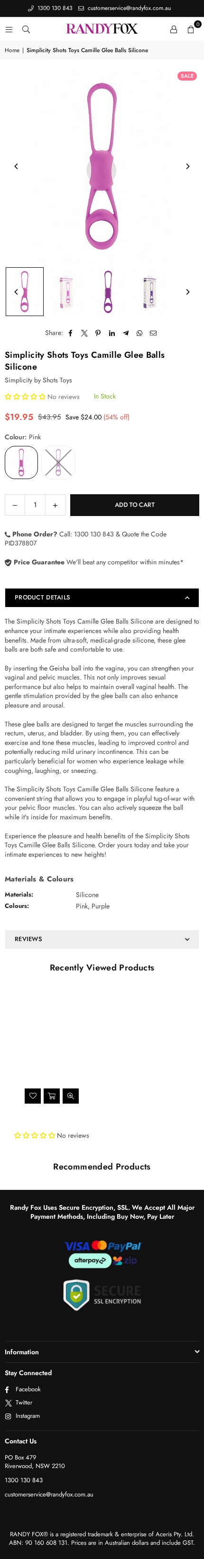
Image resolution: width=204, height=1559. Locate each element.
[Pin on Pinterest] (98, 333)
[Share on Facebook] (70, 333)
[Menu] (9, 29)
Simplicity (18, 380)
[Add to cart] (52, 1096)
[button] (190, 28)
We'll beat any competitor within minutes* (98, 562)
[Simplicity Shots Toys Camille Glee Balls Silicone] (24, 292)
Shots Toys (57, 380)
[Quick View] (71, 1096)
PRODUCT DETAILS (42, 597)
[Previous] (16, 166)
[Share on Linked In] (112, 333)
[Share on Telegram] (126, 333)
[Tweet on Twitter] (84, 333)
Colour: (23, 437)
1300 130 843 (54, 8)
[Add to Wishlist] (33, 1096)
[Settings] (173, 28)
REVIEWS (28, 938)
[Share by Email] (153, 333)
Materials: (19, 894)
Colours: (17, 905)
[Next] (187, 166)
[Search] (26, 29)
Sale (187, 76)
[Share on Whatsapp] (139, 333)
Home (12, 50)
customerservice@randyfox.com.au (128, 8)
